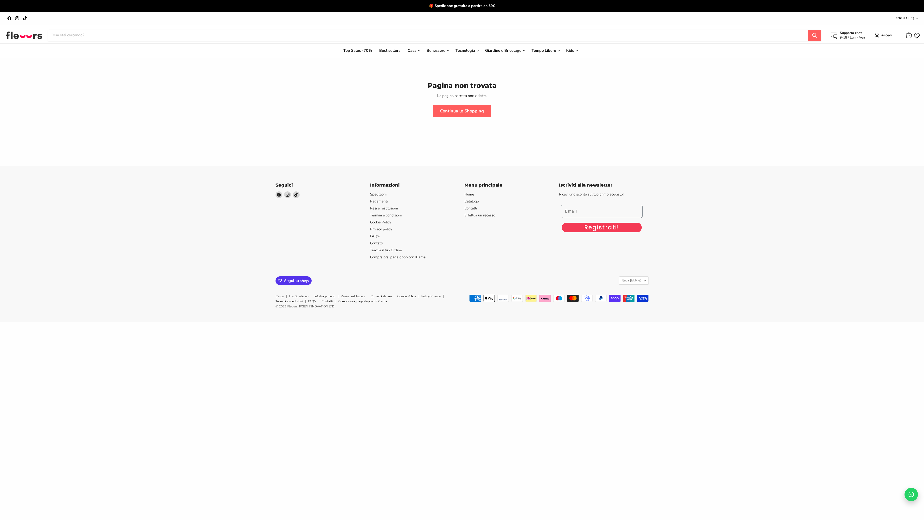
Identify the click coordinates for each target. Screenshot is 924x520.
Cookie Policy (380, 222)
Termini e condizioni (386, 215)
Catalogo (471, 201)
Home (469, 194)
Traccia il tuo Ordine (386, 250)
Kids (570, 50)
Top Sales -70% (357, 50)
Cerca (280, 296)
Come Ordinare (381, 296)
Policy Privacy (431, 296)
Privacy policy (381, 229)
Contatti (376, 243)
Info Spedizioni (299, 296)
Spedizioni (378, 194)
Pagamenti (379, 201)
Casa (412, 50)
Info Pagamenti (324, 296)
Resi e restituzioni (384, 208)
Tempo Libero (544, 50)
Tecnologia (466, 50)
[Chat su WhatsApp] (911, 494)
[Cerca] (814, 35)
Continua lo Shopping (462, 111)
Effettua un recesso (479, 215)
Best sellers (389, 50)
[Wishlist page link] (916, 35)
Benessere (436, 50)
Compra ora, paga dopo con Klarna (398, 257)
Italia (905, 18)
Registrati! (601, 227)
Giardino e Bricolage (503, 50)
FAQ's (375, 236)
